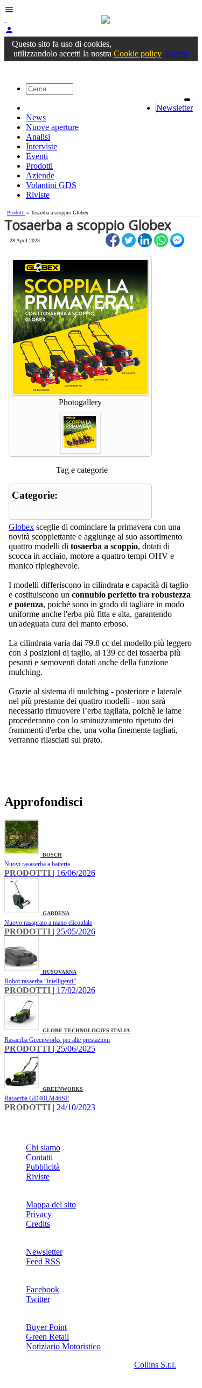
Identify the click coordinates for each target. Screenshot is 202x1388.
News (36, 117)
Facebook (42, 1289)
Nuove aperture (52, 127)
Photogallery (80, 402)
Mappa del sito (51, 1204)
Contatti (39, 1157)
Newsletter (174, 107)
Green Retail (47, 1336)
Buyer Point (46, 1327)
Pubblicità (43, 1166)
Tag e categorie (82, 469)
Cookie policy (138, 53)
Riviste (38, 194)
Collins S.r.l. (155, 1364)
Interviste (41, 146)
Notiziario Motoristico (63, 1346)
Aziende (40, 175)
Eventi (37, 156)
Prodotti (39, 165)
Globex (21, 526)
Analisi (38, 136)
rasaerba (31, 511)
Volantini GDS (51, 185)
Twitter (38, 1299)
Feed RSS (43, 1261)
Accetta (176, 53)
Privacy (39, 1214)
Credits (38, 1223)
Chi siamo (43, 1147)
